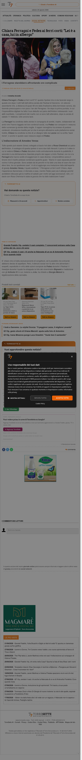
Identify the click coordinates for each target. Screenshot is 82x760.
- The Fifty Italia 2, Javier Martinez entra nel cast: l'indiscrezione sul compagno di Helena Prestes (39, 656)
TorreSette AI (8, 722)
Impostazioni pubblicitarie (61, 387)
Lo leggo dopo (70, 88)
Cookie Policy (42, 722)
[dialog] (40, 380)
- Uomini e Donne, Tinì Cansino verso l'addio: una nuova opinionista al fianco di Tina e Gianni (39, 650)
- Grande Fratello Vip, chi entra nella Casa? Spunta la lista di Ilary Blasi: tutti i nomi (40, 661)
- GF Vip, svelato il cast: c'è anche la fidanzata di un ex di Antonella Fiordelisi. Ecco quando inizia (40, 680)
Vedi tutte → (71, 285)
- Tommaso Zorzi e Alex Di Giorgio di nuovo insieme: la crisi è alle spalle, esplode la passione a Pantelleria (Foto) (40, 692)
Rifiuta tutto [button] (40, 398)
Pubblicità (51, 722)
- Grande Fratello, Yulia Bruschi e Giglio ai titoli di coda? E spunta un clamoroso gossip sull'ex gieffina (39, 644)
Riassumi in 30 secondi (18, 201)
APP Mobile (60, 722)
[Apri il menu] (3, 4)
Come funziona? (8, 439)
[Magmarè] (19, 618)
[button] (16, 398)
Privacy (23, 722)
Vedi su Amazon (10, 317)
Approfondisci (42, 201)
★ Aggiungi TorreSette (12, 429)
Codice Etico (32, 722)
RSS (40, 724)
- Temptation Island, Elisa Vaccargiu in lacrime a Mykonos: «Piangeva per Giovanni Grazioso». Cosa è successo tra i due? (40, 668)
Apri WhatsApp (11, 409)
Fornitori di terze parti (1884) (23, 379)
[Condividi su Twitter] (7, 449)
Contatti (17, 722)
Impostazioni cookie (55, 389)
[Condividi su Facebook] (3, 449)
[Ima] (40, 468)
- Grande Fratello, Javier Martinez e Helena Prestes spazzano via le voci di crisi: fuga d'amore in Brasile (39, 674)
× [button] (72, 356)
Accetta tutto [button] (62, 398)
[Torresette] (10, 4)
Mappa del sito (70, 722)
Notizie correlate (64, 201)
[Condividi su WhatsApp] (11, 449)
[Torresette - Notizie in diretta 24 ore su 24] (40, 715)
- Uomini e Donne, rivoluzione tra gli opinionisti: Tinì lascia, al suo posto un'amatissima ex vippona (36, 686)
